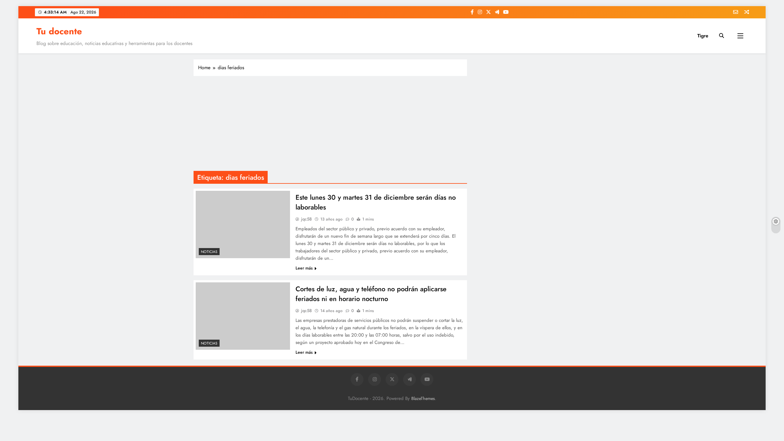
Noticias (209, 251)
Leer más (304, 268)
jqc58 (306, 219)
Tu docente (59, 31)
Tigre (702, 35)
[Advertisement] (330, 125)
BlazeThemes (423, 398)
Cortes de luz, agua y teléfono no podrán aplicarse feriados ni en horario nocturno (371, 293)
